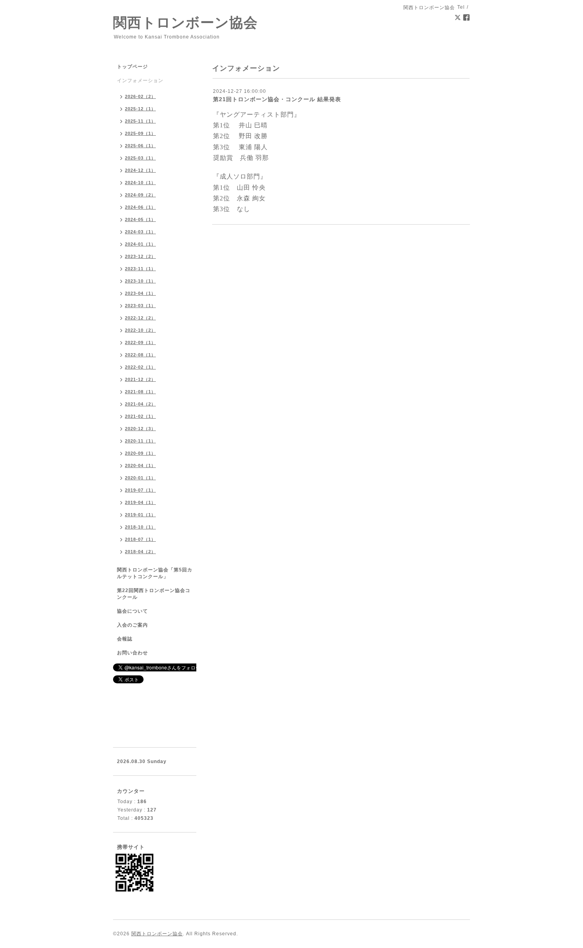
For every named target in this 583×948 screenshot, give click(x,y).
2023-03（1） (140, 305)
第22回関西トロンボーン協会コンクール (153, 594)
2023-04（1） (140, 293)
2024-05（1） (140, 219)
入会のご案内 (132, 625)
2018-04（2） (140, 551)
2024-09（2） (140, 194)
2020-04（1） (140, 465)
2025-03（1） (140, 158)
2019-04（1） (140, 502)
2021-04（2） (140, 404)
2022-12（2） (140, 317)
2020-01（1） (140, 477)
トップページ (132, 66)
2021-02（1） (140, 416)
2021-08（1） (140, 391)
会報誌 (124, 639)
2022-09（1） (140, 342)
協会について (132, 611)
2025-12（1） (140, 108)
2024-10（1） (140, 182)
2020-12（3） (140, 428)
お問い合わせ (132, 653)
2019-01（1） (140, 514)
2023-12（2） (140, 256)
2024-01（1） (140, 244)
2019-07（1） (140, 490)
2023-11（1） (140, 268)
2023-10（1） (140, 281)
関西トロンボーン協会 (185, 22)
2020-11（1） (140, 440)
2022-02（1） (140, 367)
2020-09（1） (140, 453)
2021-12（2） (140, 379)
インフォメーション (140, 80)
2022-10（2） (140, 330)
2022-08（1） (140, 354)
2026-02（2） (140, 96)
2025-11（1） (140, 121)
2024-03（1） (140, 231)
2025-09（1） (140, 133)
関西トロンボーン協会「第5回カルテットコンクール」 (154, 573)
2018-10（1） (140, 527)
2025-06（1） (140, 145)
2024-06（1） (140, 207)
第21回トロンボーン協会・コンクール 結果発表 (277, 99)
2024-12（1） (140, 170)
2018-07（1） (140, 539)
